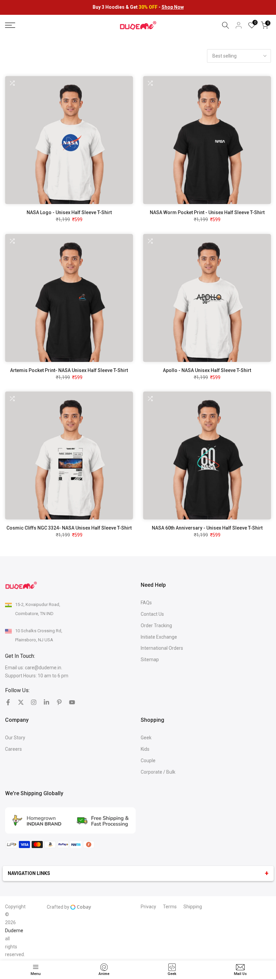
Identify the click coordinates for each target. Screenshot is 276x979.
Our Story (15, 737)
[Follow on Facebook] (8, 702)
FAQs (146, 602)
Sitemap (150, 659)
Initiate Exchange (159, 637)
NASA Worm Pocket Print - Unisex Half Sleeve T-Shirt (207, 212)
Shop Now (173, 7)
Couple (148, 760)
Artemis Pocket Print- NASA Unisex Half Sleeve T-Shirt (69, 370)
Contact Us (152, 614)
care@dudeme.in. (43, 667)
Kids (145, 749)
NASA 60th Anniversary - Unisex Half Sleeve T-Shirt (207, 528)
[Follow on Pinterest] (59, 702)
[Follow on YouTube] (72, 702)
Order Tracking (156, 625)
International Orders (162, 648)
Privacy (148, 906)
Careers (13, 749)
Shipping (192, 906)
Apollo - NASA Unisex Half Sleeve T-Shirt (207, 370)
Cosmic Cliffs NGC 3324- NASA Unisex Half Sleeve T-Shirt (69, 528)
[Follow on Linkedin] (46, 702)
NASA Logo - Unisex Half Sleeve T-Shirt (69, 212)
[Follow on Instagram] (34, 702)
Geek (146, 737)
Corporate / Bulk (158, 772)
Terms (170, 906)
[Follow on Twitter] (21, 702)
